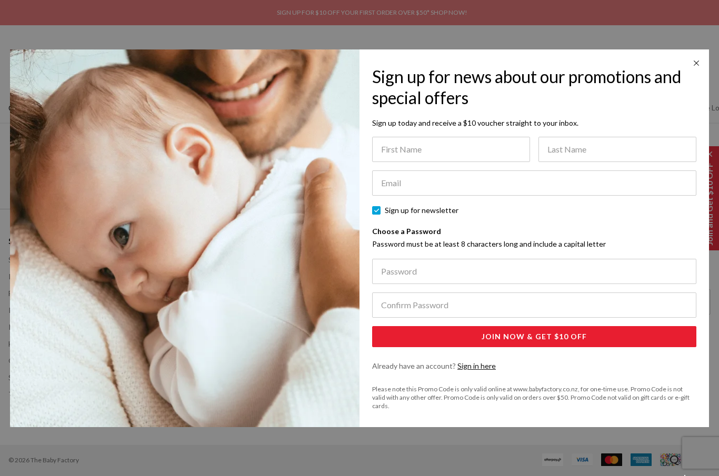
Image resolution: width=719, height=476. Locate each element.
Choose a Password (489, 237)
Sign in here (476, 365)
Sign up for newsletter (421, 210)
